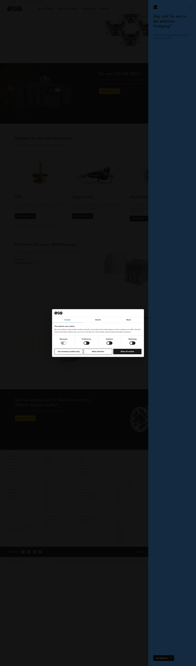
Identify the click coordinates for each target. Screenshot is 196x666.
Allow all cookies (127, 351)
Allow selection (98, 351)
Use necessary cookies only (69, 351)
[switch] (86, 343)
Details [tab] (98, 320)
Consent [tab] (67, 320)
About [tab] (128, 320)
